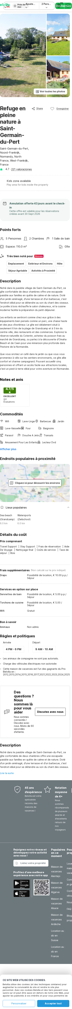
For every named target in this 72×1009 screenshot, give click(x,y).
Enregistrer (63, 108)
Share (39, 108)
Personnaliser (18, 1003)
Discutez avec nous (50, 711)
